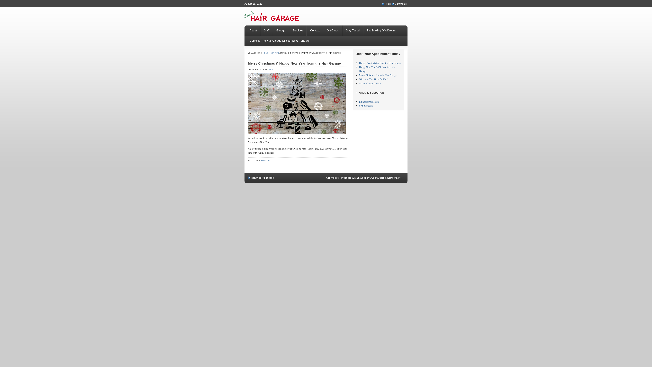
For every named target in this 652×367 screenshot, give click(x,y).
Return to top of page (262, 177)
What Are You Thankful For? (373, 79)
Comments (401, 3)
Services (298, 30)
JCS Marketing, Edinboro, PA (385, 177)
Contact (315, 30)
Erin (271, 69)
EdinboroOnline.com (369, 101)
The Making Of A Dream (381, 30)
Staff (266, 30)
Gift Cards (333, 30)
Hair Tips (265, 160)
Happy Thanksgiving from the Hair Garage (380, 63)
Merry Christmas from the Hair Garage (378, 75)
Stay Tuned (353, 30)
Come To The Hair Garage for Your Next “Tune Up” (280, 40)
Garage (280, 30)
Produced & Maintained (354, 177)
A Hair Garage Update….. (371, 83)
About (253, 30)
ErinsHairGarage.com (326, 16)
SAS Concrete (366, 105)
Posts (388, 3)
